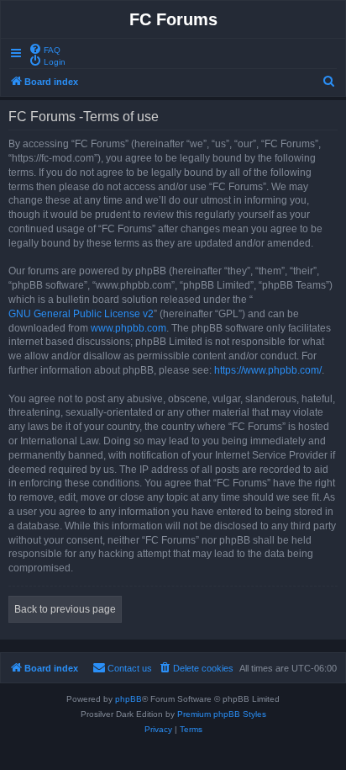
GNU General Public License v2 (81, 314)
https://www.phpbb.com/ (268, 370)
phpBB (128, 699)
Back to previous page (65, 609)
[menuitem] (44, 49)
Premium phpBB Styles (221, 714)
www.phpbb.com (128, 328)
